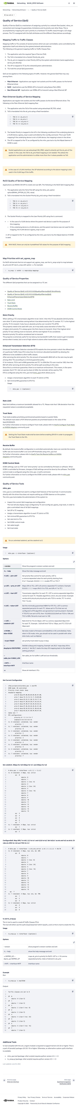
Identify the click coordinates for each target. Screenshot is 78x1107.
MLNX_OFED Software (35, 3)
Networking (21, 3)
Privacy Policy (22, 1097)
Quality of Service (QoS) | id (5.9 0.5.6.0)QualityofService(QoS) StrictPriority (34, 291)
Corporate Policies (68, 1097)
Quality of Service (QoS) (39, 10)
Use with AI (9, 15)
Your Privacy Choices (34, 1097)
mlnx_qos (36, 373)
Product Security (23, 1101)
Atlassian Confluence (53, 1103)
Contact (32, 1101)
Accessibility (57, 1097)
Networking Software (19, 10)
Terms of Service (47, 1097)
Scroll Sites (41, 1103)
